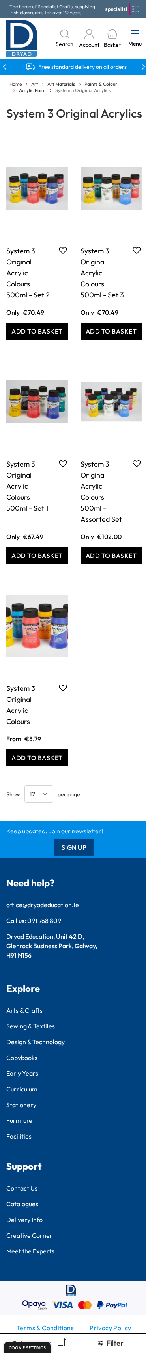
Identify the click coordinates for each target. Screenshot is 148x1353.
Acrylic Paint (32, 90)
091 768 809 (44, 921)
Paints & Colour (100, 84)
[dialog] (27, 1347)
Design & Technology (35, 1042)
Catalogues (22, 1204)
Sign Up (74, 847)
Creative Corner (29, 1235)
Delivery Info (24, 1220)
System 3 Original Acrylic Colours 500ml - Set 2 (28, 272)
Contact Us (21, 1188)
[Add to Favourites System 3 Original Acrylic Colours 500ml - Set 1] (63, 463)
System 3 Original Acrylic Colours (20, 705)
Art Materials (61, 84)
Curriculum (21, 1089)
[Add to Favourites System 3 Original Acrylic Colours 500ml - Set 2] (63, 250)
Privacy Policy (110, 1328)
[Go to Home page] (22, 38)
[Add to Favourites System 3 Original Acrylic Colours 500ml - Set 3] (137, 250)
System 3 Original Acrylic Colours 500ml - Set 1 (27, 486)
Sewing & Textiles (30, 1026)
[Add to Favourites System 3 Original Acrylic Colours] (63, 687)
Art (34, 84)
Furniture (19, 1120)
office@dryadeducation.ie (42, 905)
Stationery (21, 1105)
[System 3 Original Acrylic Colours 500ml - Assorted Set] (111, 402)
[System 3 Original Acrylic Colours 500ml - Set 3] (111, 188)
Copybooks (21, 1057)
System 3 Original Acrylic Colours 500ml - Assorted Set (101, 492)
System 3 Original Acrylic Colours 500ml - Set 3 (102, 272)
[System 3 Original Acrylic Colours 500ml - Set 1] (37, 402)
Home (15, 84)
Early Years (22, 1073)
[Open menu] (135, 33)
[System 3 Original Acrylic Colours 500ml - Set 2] (37, 188)
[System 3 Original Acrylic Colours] (37, 626)
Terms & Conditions (45, 1328)
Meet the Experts (30, 1251)
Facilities (19, 1136)
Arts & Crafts (24, 1010)
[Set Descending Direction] (61, 1343)
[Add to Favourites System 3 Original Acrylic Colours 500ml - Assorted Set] (137, 463)
